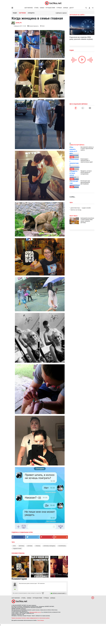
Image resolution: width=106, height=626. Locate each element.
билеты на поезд (76, 210)
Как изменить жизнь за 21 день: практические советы (87, 148)
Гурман (59, 8)
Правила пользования (16, 618)
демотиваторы (75, 208)
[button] (89, 7)
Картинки (22, 13)
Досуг (71, 8)
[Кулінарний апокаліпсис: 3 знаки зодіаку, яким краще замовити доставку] (74, 220)
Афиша (65, 8)
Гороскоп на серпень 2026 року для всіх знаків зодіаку (81, 38)
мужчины (21, 546)
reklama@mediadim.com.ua (35, 612)
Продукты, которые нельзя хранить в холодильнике (86, 172)
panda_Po (19, 22)
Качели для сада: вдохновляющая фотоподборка (85, 182)
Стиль (36, 8)
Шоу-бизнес (29, 8)
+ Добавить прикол (61, 13)
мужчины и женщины (49, 546)
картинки (29, 546)
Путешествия (50, 8)
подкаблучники (17, 548)
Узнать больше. (40, 620)
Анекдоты (31, 13)
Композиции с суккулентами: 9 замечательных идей (87, 160)
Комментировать (34, 26)
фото (14, 546)
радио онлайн (86, 208)
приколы (38, 546)
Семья (42, 8)
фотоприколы (62, 546)
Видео (15, 13)
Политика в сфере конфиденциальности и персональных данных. (35, 618)
